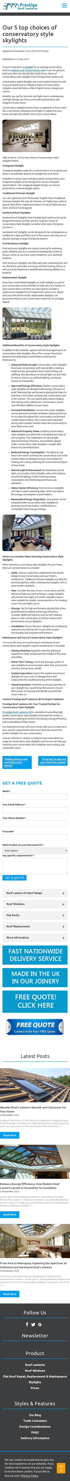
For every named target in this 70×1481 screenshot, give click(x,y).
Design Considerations (35, 1426)
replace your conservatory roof (28, 70)
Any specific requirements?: (18, 855)
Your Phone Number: (14, 818)
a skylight (27, 67)
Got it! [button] (61, 1468)
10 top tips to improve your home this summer (53, 761)
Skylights (35, 1382)
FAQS (35, 1432)
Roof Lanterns (35, 1364)
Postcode (8, 831)
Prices (35, 1388)
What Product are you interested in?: (23, 845)
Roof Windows (16, 904)
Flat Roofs (13, 915)
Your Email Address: (14, 804)
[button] (64, 5)
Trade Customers (35, 1420)
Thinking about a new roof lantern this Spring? (16, 762)
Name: (6, 791)
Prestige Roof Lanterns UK (17, 712)
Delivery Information (35, 1438)
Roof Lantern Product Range (24, 893)
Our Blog (35, 1415)
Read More (9, 1135)
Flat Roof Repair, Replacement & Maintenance (35, 1376)
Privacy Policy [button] (29, 1476)
